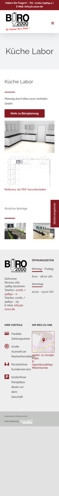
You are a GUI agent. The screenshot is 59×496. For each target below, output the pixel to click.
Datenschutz (22, 416)
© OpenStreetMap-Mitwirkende (43, 364)
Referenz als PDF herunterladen (25, 189)
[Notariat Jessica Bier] (15, 224)
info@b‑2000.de (34, 6)
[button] (7, 231)
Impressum (10, 416)
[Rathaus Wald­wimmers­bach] (43, 224)
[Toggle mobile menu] (52, 23)
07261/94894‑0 (43, 3)
